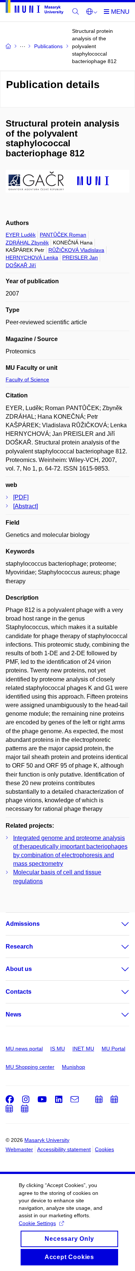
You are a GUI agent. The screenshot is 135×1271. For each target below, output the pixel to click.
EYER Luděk (21, 235)
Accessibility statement (64, 1149)
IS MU (57, 1049)
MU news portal (24, 1049)
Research (19, 946)
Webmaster (19, 1149)
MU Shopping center (30, 1067)
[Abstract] (25, 506)
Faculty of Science (27, 379)
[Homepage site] (34, 8)
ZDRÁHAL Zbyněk (27, 243)
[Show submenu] (117, 924)
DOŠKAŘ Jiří (21, 265)
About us (19, 969)
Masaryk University (46, 1140)
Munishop (73, 1067)
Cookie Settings (37, 1223)
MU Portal (113, 1049)
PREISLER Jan (80, 257)
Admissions (23, 924)
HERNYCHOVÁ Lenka (32, 257)
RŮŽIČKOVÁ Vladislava (76, 250)
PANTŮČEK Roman (63, 235)
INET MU (83, 1049)
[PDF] (20, 497)
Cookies (104, 1149)
